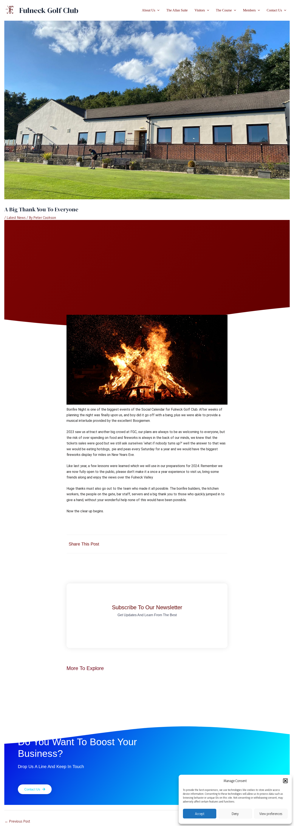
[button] (285, 781)
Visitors (200, 10)
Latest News (16, 217)
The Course (224, 10)
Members (249, 10)
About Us (148, 10)
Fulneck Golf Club (48, 10)
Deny (235, 814)
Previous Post (17, 821)
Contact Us (274, 10)
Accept (199, 814)
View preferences (270, 814)
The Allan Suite (177, 10)
